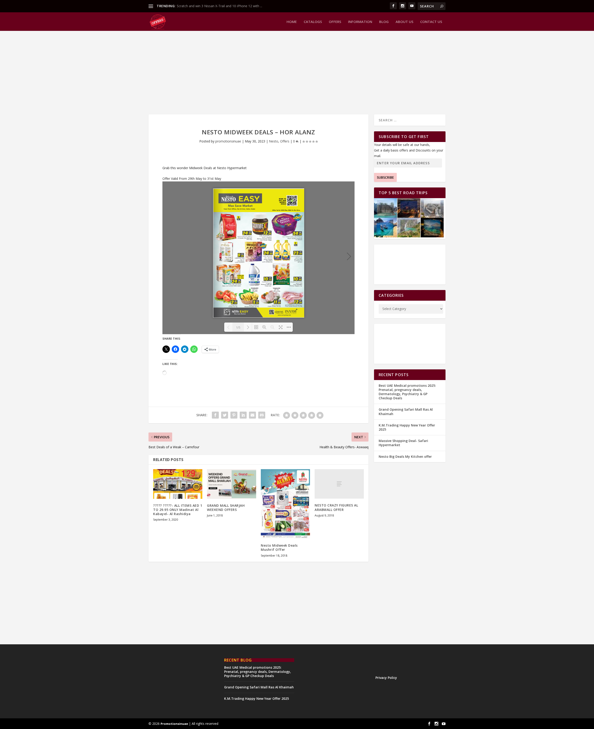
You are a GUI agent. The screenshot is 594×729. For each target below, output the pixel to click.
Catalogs (313, 22)
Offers (335, 22)
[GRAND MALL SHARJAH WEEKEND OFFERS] (231, 484)
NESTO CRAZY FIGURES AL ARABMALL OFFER (336, 507)
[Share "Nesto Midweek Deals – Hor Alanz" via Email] (252, 415)
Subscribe (385, 177)
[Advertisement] (287, 72)
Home (292, 22)
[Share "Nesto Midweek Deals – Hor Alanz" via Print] (261, 415)
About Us (404, 22)
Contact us (431, 22)
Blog (384, 22)
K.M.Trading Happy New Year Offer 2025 (407, 427)
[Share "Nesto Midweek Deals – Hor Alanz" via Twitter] (224, 415)
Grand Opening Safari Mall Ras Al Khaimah (406, 411)
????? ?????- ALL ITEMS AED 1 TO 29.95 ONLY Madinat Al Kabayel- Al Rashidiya (177, 509)
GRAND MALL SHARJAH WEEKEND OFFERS (226, 507)
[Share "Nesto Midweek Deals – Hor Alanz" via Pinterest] (234, 415)
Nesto (273, 141)
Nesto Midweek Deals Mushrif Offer (279, 547)
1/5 (238, 327)
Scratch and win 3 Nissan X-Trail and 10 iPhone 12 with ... (219, 6)
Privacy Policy (386, 677)
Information (360, 22)
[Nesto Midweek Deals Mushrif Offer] (285, 504)
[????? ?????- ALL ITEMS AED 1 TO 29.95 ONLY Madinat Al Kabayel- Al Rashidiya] (177, 484)
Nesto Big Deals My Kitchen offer (405, 456)
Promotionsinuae (174, 724)
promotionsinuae (228, 141)
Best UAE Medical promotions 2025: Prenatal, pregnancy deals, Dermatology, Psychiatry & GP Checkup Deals (407, 391)
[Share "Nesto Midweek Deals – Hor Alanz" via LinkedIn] (243, 415)
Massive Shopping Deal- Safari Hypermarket (403, 443)
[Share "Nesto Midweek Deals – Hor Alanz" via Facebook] (215, 415)
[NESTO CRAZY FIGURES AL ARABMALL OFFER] (339, 484)
